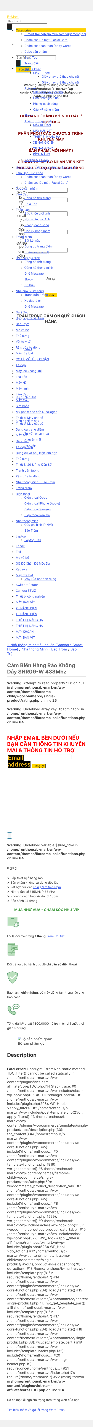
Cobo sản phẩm (35, 51)
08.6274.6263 (26, 397)
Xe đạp (21, 365)
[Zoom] (9, 835)
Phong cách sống (45, 103)
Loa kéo (21, 376)
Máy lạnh (22, 388)
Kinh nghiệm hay (27, 421)
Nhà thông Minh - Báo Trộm (44, 649)
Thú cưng (22, 335)
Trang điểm (32, 63)
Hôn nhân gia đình (46, 98)
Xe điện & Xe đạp (36, 160)
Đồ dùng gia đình (28, 258)
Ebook (28, 115)
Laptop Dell (32, 540)
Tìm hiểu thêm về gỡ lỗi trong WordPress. (36, 1410)
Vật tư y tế (23, 341)
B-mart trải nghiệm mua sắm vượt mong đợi (55, 34)
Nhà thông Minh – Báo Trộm (35, 482)
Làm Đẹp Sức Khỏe (29, 173)
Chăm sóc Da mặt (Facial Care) (46, 40)
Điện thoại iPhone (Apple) (42, 503)
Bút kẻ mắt (32, 240)
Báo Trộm (22, 324)
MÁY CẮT (22, 400)
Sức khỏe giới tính (37, 213)
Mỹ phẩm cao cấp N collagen (36, 412)
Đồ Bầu (29, 285)
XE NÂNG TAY (43, 148)
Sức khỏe (22, 406)
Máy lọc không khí (29, 371)
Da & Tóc (30, 57)
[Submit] (9, 27)
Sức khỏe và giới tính (48, 92)
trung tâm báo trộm (47, 887)
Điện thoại (23, 494)
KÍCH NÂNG (41, 154)
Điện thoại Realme (37, 515)
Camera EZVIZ (26, 590)
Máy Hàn (22, 382)
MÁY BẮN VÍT (42, 131)
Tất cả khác (32, 69)
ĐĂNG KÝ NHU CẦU (21, 250)
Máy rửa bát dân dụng (40, 579)
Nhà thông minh (27, 521)
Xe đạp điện (33, 300)
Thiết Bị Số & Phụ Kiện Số (33, 464)
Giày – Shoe (41, 73)
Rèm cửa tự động (28, 347)
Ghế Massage (34, 273)
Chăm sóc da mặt (36, 252)
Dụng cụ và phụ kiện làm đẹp (36, 453)
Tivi (18, 552)
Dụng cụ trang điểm (38, 246)
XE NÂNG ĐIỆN (44, 142)
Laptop (21, 536)
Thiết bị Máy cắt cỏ (29, 417)
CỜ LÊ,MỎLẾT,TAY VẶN (32, 359)
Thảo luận (31, 88)
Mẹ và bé (22, 330)
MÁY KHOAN (42, 125)
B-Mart (13, 17)
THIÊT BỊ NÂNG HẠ (46, 136)
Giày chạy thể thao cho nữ (60, 76)
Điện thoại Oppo (35, 497)
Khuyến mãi (32, 439)
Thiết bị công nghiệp (39, 121)
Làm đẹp (22, 194)
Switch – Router (27, 585)
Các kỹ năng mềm (46, 109)
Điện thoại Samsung (38, 509)
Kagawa (21, 569)
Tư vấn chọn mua (36, 433)
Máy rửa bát (24, 353)
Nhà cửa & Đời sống (30, 291)
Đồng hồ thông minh (38, 267)
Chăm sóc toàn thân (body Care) (47, 46)
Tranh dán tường (36, 295)
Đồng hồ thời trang (37, 198)
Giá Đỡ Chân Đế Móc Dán (33, 563)
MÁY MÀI (22, 435)
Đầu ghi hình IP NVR (38, 524)
